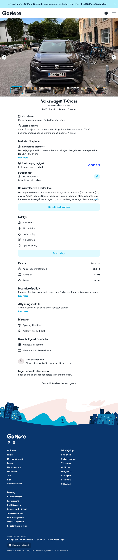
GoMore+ (65, 467)
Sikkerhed (66, 484)
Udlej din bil (66, 471)
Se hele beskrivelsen (59, 207)
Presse (10, 463)
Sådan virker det (68, 459)
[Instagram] (14, 442)
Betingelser (12, 539)
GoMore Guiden (14, 483)
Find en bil (66, 455)
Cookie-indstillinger (56, 539)
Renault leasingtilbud (16, 509)
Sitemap (41, 539)
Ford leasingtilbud (15, 517)
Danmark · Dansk (20, 545)
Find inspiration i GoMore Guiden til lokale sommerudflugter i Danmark (57, 4)
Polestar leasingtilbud (17, 526)
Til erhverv (66, 463)
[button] (114, 4)
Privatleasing (13, 501)
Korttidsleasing (14, 505)
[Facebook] (9, 442)
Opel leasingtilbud (15, 522)
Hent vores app (14, 467)
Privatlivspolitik (27, 539)
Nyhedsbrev (13, 471)
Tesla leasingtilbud (15, 513)
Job (9, 475)
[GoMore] (11, 13)
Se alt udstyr (59, 253)
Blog (9, 480)
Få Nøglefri (66, 475)
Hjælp (10, 455)
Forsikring (66, 480)
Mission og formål (15, 459)
